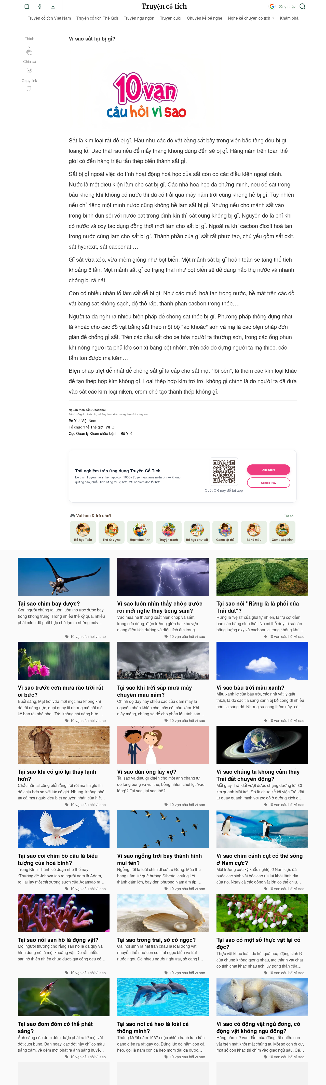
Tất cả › (289, 516)
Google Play (268, 483)
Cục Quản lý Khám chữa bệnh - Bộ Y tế (100, 433)
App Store (268, 470)
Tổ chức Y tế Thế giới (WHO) (92, 427)
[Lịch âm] (26, 6)
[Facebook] (39, 6)
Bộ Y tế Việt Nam (82, 420)
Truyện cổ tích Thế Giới (97, 18)
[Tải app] (53, 6)
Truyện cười (170, 18)
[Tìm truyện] (302, 6)
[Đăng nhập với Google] (272, 6)
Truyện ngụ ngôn (139, 18)
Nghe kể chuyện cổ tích (249, 18)
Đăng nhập (286, 6)
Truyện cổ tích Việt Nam (49, 18)
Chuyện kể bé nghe (204, 18)
